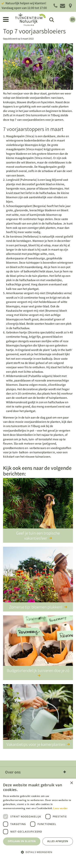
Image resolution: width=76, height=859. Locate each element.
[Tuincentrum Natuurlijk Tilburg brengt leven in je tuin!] (30, 19)
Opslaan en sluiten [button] (22, 841)
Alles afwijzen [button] (57, 841)
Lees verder (60, 808)
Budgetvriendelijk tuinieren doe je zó (38, 670)
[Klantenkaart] (72, 19)
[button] (38, 852)
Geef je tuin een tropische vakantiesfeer (38, 535)
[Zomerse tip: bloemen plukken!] (38, 575)
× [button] (71, 782)
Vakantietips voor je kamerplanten (35, 744)
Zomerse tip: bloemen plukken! (35, 607)
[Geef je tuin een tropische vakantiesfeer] (38, 506)
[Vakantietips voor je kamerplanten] (38, 712)
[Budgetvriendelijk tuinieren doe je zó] (38, 643)
